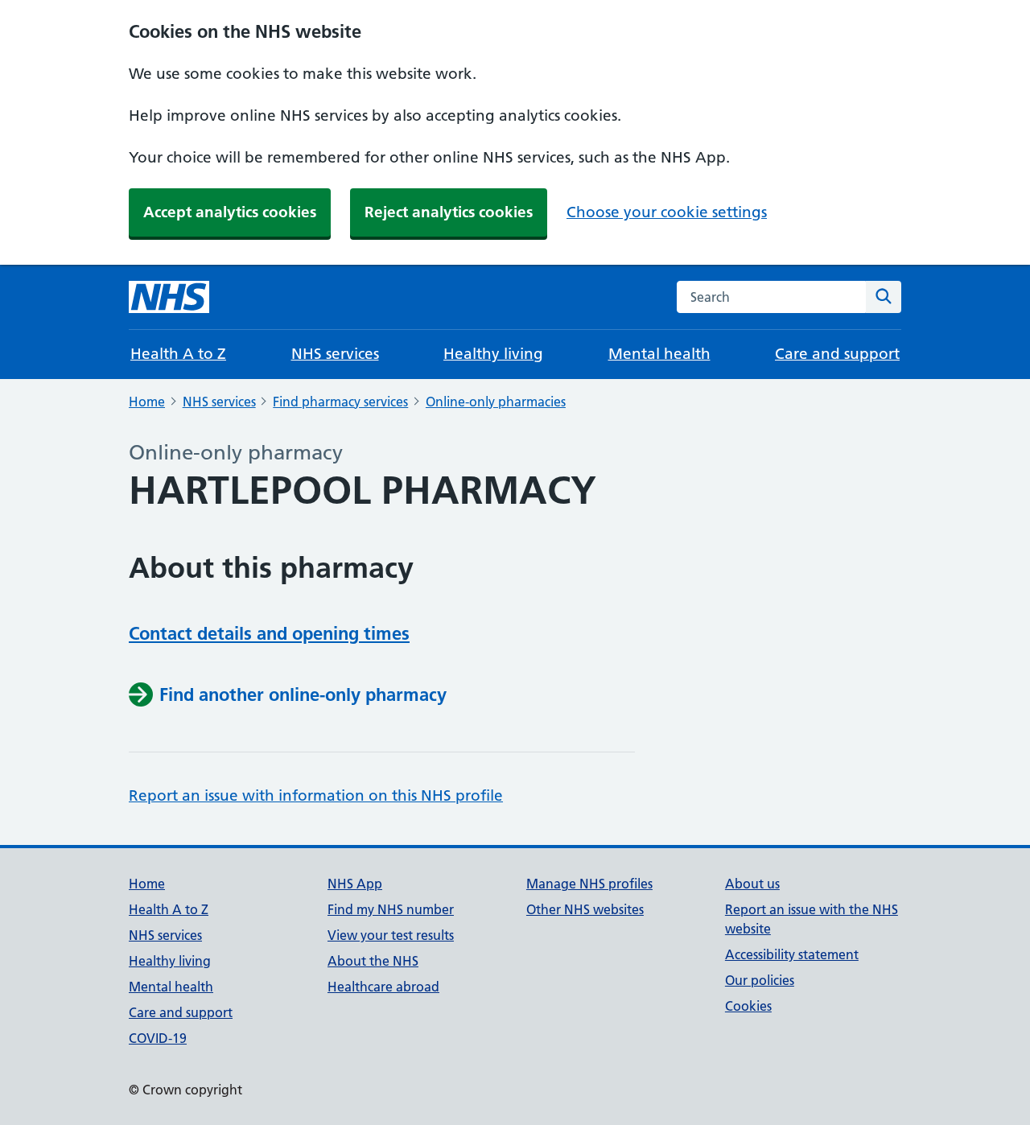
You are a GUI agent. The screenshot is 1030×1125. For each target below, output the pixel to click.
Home (147, 402)
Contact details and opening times (269, 633)
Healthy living (493, 353)
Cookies (748, 1006)
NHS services (335, 353)
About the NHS (373, 961)
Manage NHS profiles (589, 884)
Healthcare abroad (383, 987)
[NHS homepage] (169, 297)
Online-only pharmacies (496, 402)
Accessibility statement (792, 954)
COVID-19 (158, 1038)
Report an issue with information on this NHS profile (316, 795)
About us (752, 884)
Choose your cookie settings (666, 212)
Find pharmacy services (340, 402)
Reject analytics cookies (449, 212)
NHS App (355, 884)
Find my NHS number (391, 909)
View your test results (391, 935)
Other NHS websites (585, 909)
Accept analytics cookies (229, 212)
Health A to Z (178, 353)
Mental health (659, 353)
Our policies (759, 980)
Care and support (837, 353)
